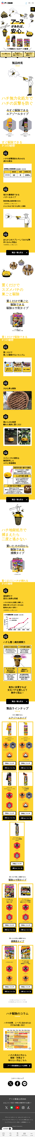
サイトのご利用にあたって (25, 1119)
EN (29, 3)
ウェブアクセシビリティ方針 (12, 1122)
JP (26, 3)
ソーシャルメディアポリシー (9, 1119)
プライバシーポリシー (10, 1117)
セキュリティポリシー (23, 1117)
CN (33, 3)
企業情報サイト (25, 1122)
